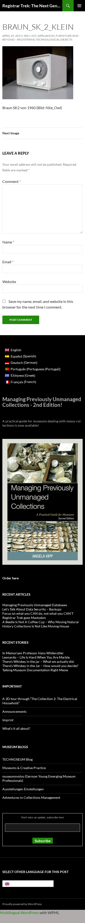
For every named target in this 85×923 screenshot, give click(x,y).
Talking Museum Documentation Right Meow (35, 670)
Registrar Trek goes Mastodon (24, 618)
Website (9, 281)
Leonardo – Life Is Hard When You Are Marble (36, 657)
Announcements (14, 711)
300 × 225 (30, 35)
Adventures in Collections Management (31, 797)
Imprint (7, 720)
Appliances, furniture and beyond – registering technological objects (40, 37)
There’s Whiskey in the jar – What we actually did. (38, 661)
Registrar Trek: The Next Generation (32, 5)
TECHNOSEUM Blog (17, 759)
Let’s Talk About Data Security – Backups (31, 609)
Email (7, 262)
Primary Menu (79, 5)
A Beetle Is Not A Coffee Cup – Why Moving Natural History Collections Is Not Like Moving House (40, 624)
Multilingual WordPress (19, 912)
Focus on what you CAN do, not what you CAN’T (37, 613)
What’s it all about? (16, 728)
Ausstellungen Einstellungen (23, 789)
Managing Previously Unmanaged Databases (34, 605)
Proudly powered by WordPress (22, 904)
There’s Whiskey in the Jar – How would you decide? (40, 666)
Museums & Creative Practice (24, 768)
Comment (11, 181)
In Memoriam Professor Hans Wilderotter (33, 653)
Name (8, 242)
